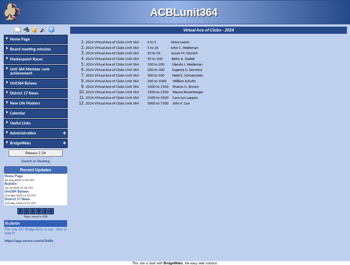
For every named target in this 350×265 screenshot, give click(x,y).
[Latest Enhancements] (36, 30)
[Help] (52, 30)
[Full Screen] (19, 30)
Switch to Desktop (35, 161)
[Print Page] (27, 30)
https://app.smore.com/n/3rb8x (29, 241)
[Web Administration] (44, 30)
